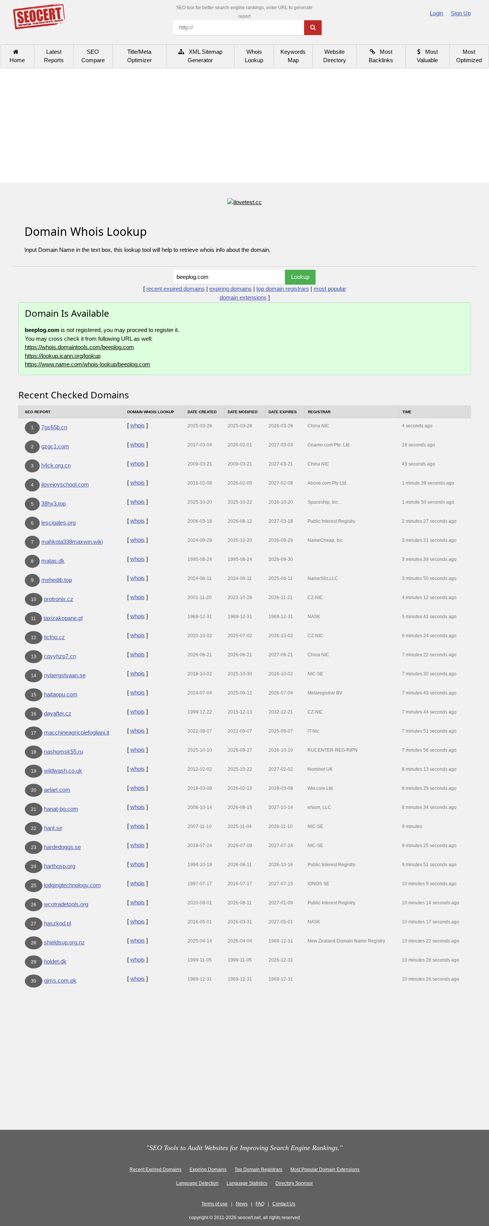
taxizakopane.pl (63, 618)
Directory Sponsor (294, 1183)
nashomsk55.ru (63, 751)
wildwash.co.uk (63, 770)
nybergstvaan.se (65, 675)
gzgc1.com (55, 446)
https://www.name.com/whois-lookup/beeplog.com (87, 364)
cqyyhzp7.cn (60, 656)
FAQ (260, 1204)
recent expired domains (175, 288)
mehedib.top (56, 580)
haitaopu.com (61, 694)
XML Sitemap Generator (203, 56)
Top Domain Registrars (258, 1169)
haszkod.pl (57, 923)
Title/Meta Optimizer (139, 56)
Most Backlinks (381, 56)
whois (137, 425)
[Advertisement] (244, 125)
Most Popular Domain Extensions (324, 1169)
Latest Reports (54, 56)
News (242, 1204)
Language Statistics (247, 1183)
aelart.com (57, 789)
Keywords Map (293, 56)
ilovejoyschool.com (65, 484)
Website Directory (334, 56)
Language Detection (197, 1183)
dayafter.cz (57, 713)
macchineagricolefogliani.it (76, 732)
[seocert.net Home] (38, 16)
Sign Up (461, 13)
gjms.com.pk (60, 980)
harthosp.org (59, 866)
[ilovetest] (244, 201)
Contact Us (283, 1204)
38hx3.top (53, 503)
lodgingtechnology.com (72, 885)
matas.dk (53, 560)
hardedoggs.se (62, 847)
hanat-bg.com (61, 809)
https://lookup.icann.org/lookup (62, 356)
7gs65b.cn (54, 427)
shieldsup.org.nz (64, 942)
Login (436, 13)
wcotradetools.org (66, 904)
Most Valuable (427, 56)
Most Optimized (469, 56)
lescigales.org (58, 522)
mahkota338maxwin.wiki (72, 541)
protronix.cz (58, 599)
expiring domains (230, 288)
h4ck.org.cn (56, 465)
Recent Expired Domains (155, 1169)
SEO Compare (93, 56)
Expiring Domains (208, 1169)
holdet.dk (55, 961)
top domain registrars (282, 288)
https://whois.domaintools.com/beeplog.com (79, 347)
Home (17, 56)
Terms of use (214, 1204)
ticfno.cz (54, 637)
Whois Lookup (254, 56)
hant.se (53, 828)
